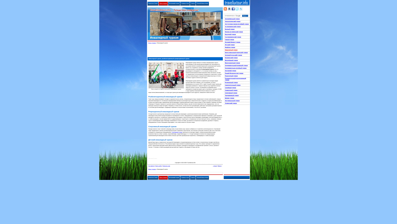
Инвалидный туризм (231, 50)
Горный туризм (229, 39)
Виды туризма (163, 3)
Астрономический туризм (233, 26)
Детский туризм (230, 45)
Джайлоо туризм (230, 47)
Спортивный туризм (177, 132)
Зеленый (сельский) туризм (233, 55)
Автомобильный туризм (232, 19)
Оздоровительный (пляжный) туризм (236, 65)
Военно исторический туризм (234, 32)
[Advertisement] (185, 49)
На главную (151, 166)
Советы (193, 3)
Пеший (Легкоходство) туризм (234, 73)
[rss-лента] (225, 8)
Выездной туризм (230, 34)
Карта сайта (158, 166)
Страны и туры (185, 3)
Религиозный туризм (231, 82)
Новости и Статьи (153, 3)
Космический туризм (231, 57)
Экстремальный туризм (232, 100)
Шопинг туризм (229, 98)
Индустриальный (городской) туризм (236, 52)
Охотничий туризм (230, 70)
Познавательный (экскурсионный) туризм (235, 79)
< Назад (215, 166)
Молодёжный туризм (231, 60)
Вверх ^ (220, 166)
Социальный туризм (231, 90)
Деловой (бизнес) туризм (232, 42)
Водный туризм (229, 29)
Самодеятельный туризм (232, 85)
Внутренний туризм (174, 3)
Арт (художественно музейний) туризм (237, 24)
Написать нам (166, 166)
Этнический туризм (231, 103)
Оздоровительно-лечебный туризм (235, 68)
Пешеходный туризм (231, 76)
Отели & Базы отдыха (202, 3)
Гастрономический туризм (233, 37)
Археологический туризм (232, 21)
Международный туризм (232, 63)
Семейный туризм (230, 87)
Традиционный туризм (232, 95)
